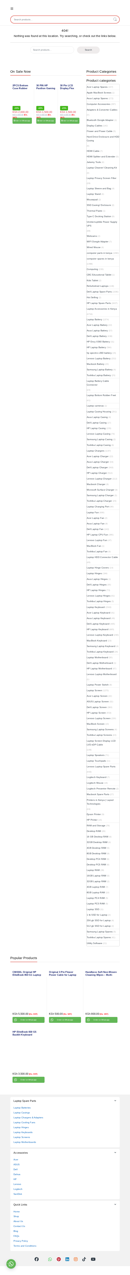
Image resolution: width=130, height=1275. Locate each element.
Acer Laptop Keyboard (98, 612)
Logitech (17, 1189)
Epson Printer (94, 814)
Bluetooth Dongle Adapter (100, 120)
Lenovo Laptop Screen (98, 718)
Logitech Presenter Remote (101, 788)
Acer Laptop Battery (97, 325)
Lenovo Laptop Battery (98, 358)
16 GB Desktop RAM (97, 836)
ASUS (16, 1164)
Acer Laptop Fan (95, 518)
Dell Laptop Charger (97, 467)
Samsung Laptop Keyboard (101, 646)
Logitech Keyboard (96, 777)
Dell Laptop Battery (97, 336)
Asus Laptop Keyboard (98, 618)
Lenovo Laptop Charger (99, 478)
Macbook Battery (95, 364)
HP (15, 1179)
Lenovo (17, 1184)
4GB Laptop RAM (96, 887)
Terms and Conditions (24, 1246)
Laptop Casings (21, 1112)
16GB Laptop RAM (96, 875)
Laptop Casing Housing (99, 411)
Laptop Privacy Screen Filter (101, 178)
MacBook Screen (95, 724)
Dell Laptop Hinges (97, 584)
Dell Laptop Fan (95, 529)
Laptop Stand (94, 194)
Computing (92, 269)
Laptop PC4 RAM (96, 898)
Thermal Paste (94, 211)
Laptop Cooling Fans (24, 1122)
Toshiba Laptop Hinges (99, 601)
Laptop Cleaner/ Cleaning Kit (102, 167)
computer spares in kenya (100, 258)
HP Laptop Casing (96, 428)
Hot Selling (92, 297)
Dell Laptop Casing (97, 422)
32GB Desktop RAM (97, 842)
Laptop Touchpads (96, 761)
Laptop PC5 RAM (96, 903)
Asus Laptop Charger (98, 462)
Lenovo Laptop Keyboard (100, 635)
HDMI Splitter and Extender (101, 156)
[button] (11, 1264)
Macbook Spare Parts (98, 794)
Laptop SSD (93, 909)
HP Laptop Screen (96, 712)
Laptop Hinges (94, 573)
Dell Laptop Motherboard (100, 663)
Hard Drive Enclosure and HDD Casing (103, 138)
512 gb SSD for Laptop (99, 926)
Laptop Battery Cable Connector (98, 383)
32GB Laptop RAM (96, 881)
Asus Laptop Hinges (97, 579)
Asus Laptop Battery (97, 330)
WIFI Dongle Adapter (98, 241)
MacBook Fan (94, 546)
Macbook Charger (96, 484)
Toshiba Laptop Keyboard (100, 651)
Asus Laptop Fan (96, 523)
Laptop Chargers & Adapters (28, 1117)
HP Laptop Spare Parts (99, 303)
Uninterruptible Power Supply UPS (102, 224)
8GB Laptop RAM (96, 892)
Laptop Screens (21, 1137)
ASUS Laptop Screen (98, 701)
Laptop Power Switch (98, 684)
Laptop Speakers (96, 755)
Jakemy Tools (94, 162)
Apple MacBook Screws (99, 92)
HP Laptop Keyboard (97, 629)
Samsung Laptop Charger (100, 495)
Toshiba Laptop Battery (99, 375)
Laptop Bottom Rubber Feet (101, 395)
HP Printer (92, 820)
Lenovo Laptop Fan (97, 540)
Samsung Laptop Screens (100, 729)
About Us (18, 1221)
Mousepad (92, 199)
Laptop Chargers (95, 450)
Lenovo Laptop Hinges (98, 595)
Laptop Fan (93, 512)
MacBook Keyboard (97, 640)
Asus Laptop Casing (97, 417)
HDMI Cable (93, 151)
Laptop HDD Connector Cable (102, 557)
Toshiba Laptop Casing (99, 445)
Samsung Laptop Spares (100, 931)
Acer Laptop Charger (98, 456)
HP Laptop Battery (96, 347)
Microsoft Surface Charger (100, 489)
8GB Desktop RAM (96, 853)
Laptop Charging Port (98, 506)
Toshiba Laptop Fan (97, 551)
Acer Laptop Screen (97, 696)
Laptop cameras (95, 405)
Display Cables (94, 125)
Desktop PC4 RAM (96, 859)
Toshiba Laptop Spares (99, 937)
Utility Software (94, 943)
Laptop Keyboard (96, 607)
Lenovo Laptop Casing (98, 434)
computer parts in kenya (99, 253)
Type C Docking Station (99, 216)
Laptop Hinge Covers (98, 567)
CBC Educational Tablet (99, 274)
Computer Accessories (98, 104)
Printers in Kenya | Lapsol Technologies (100, 802)
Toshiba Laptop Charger (99, 501)
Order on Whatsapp (22, 121)
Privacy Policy (20, 1241)
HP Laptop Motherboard (99, 668)
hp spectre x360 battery (99, 353)
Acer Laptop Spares (97, 87)
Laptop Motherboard (97, 657)
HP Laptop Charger (97, 473)
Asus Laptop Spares (97, 98)
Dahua (16, 1174)
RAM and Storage (96, 825)
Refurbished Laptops (98, 286)
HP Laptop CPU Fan (97, 534)
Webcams (92, 236)
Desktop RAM (94, 831)
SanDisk (17, 1194)
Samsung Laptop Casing (99, 439)
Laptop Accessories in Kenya (102, 309)
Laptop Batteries (22, 1107)
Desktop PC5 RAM (96, 864)
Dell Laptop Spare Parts (99, 291)
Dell (15, 1169)
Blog (15, 1231)
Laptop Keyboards (23, 1132)
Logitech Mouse (95, 783)
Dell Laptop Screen (97, 707)
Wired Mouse (94, 247)
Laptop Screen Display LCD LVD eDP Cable (101, 743)
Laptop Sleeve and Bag (99, 188)
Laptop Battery (94, 319)
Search (114, 19)
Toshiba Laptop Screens (99, 735)
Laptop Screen (94, 690)
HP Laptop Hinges (96, 590)
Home (16, 1211)
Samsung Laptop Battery (100, 369)
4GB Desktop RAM (96, 848)
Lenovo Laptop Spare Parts (101, 766)
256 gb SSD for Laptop (99, 920)
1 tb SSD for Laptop (97, 915)
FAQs (16, 1236)
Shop (16, 1216)
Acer (15, 1159)
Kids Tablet (92, 280)
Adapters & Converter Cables (102, 109)
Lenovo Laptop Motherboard (102, 674)
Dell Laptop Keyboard (98, 624)
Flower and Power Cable (100, 131)
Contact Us (19, 1226)
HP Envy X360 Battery (98, 341)
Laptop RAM (93, 870)
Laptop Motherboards (24, 1142)
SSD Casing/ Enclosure (99, 205)
